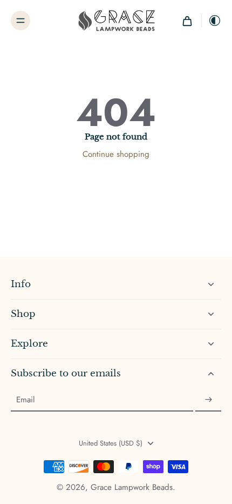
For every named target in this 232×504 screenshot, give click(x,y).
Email (25, 400)
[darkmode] (211, 20)
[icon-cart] (187, 20)
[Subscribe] (208, 400)
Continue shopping (116, 154)
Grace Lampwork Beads (132, 487)
